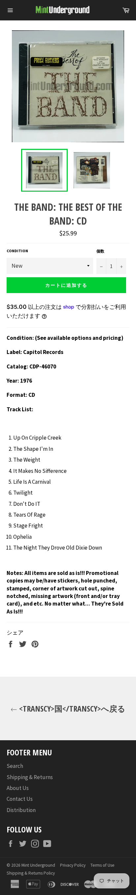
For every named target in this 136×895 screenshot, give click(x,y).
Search (15, 766)
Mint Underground (38, 865)
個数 (100, 251)
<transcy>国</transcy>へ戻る (71, 708)
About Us (18, 788)
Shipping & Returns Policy (31, 873)
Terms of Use (102, 865)
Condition (17, 250)
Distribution (21, 810)
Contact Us (20, 798)
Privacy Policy (72, 865)
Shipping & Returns (30, 777)
